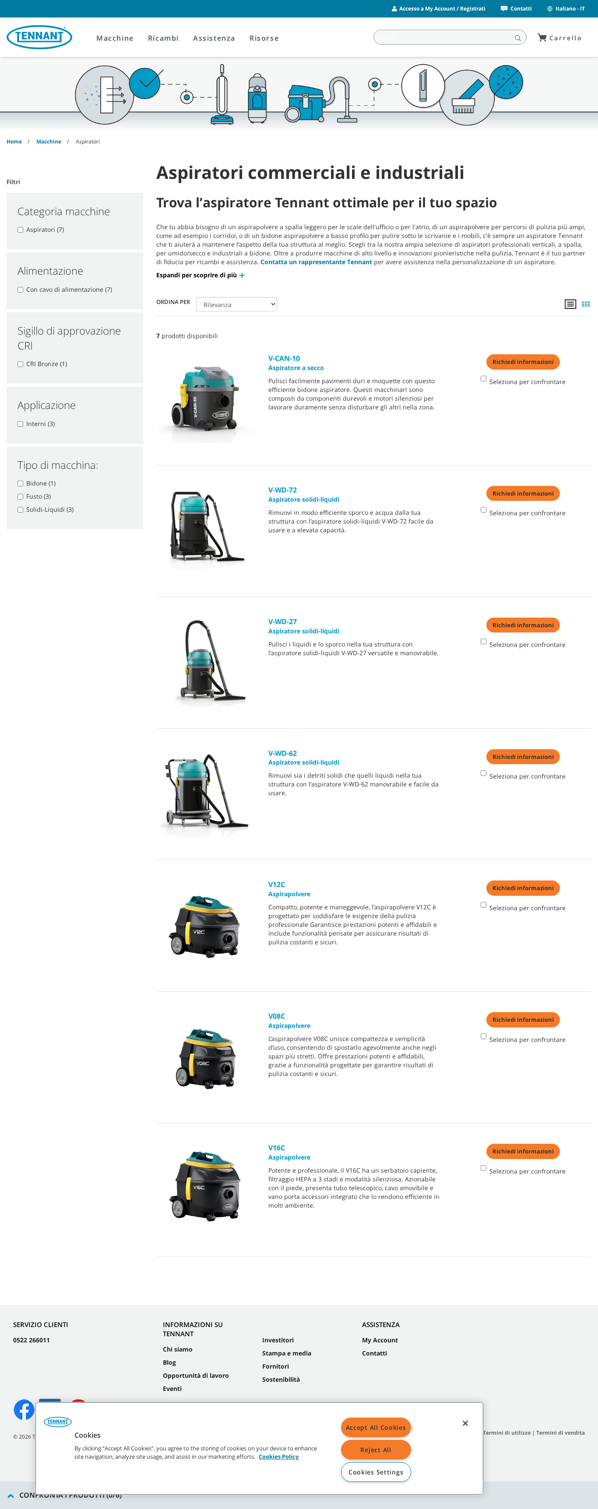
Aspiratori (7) (45, 229)
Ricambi (163, 38)
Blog (169, 1362)
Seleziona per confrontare (527, 381)
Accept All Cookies (376, 1427)
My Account (380, 1340)
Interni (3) (40, 423)
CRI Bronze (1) (46, 364)
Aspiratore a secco (296, 362)
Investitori (278, 1340)
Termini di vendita (560, 1432)
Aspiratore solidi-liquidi (303, 494)
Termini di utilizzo (507, 1432)
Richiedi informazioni (523, 362)
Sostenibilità (281, 1379)
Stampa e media (286, 1353)
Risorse (264, 38)
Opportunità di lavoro (196, 1375)
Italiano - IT (570, 8)
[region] (259, 1448)
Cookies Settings (376, 1472)
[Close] (465, 1423)
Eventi (172, 1388)
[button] (201, 275)
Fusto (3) (38, 496)
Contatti (521, 8)
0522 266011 (31, 1340)
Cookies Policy (279, 1457)
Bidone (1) (41, 483)
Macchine (115, 38)
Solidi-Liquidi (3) (50, 509)
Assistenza (214, 38)
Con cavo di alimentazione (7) (69, 289)
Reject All (375, 1450)
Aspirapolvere (289, 889)
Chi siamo (178, 1349)
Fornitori (275, 1366)
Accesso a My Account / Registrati (442, 8)
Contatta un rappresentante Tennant (316, 262)
